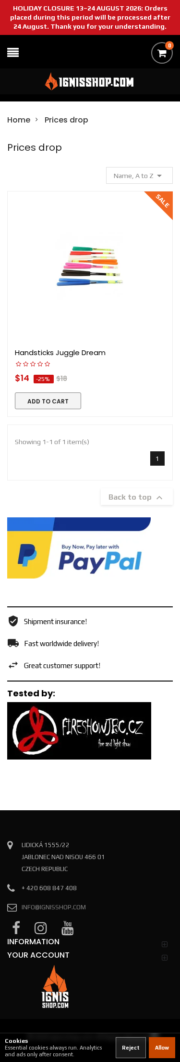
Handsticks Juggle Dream (60, 352)
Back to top (136, 497)
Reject (131, 1048)
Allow (162, 1048)
